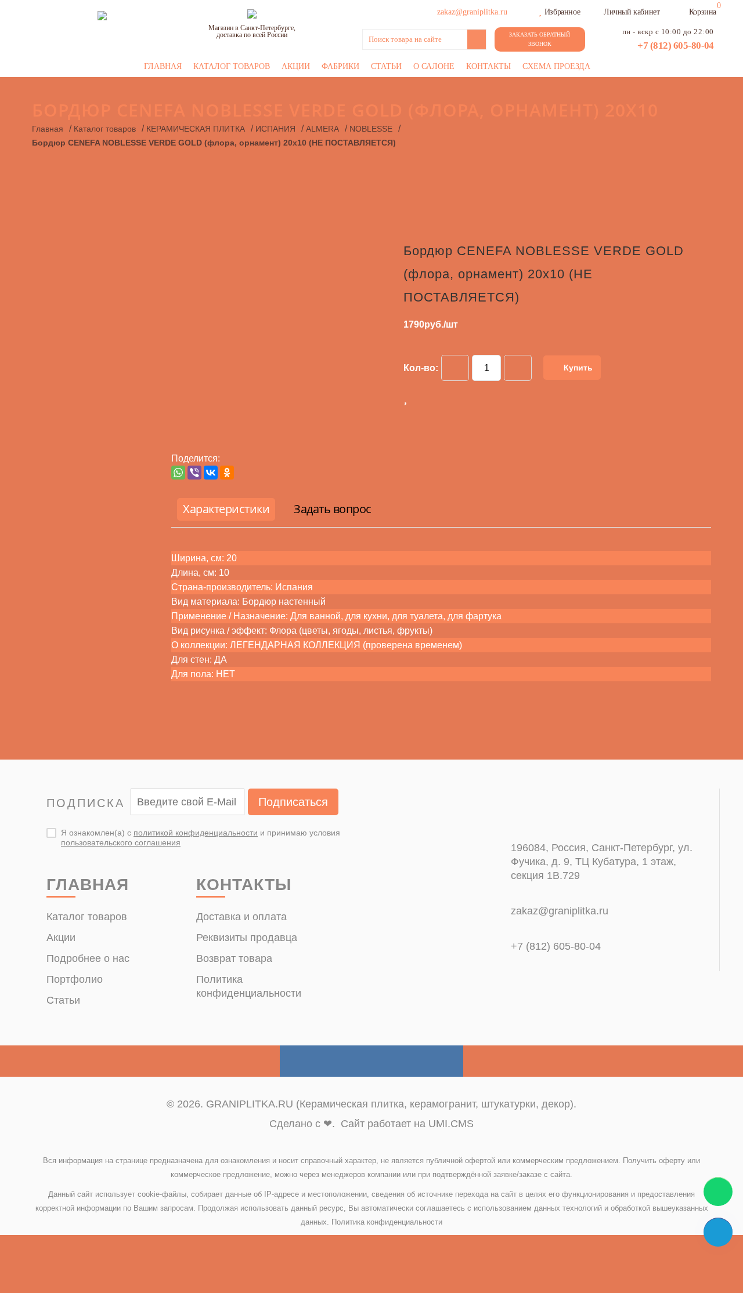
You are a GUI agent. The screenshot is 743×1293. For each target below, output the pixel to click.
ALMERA (322, 128)
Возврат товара (234, 958)
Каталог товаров (231, 66)
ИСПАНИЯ (275, 128)
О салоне (434, 66)
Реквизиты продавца (246, 937)
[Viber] (194, 473)
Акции (296, 66)
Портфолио (74, 979)
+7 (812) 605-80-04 (675, 45)
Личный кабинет (631, 12)
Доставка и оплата (241, 916)
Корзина (702, 12)
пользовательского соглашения (121, 842)
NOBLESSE (370, 128)
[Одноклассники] (227, 473)
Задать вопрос (333, 509)
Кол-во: (420, 368)
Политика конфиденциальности (386, 1222)
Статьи (386, 66)
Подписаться (293, 802)
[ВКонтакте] (211, 473)
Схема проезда (556, 66)
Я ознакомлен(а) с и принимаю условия (200, 837)
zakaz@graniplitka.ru (559, 911)
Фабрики (340, 66)
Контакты (488, 66)
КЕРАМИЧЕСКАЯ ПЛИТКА (195, 128)
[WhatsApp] (178, 473)
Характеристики (226, 509)
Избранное (562, 12)
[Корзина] (681, 10)
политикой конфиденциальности (196, 832)
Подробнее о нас (87, 958)
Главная (163, 66)
